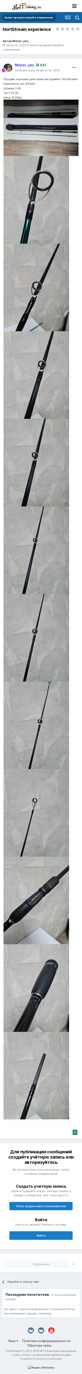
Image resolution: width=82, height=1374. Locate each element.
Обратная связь (39, 1345)
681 (42, 65)
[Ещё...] (74, 67)
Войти (41, 1235)
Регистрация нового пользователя (41, 1206)
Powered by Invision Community (41, 1358)
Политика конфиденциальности (46, 1341)
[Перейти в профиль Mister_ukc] (7, 67)
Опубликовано (37, 70)
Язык (12, 1341)
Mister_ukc (20, 41)
